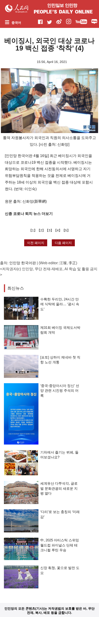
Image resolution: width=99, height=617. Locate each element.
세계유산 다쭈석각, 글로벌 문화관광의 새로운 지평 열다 (59, 488)
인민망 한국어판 (22, 263)
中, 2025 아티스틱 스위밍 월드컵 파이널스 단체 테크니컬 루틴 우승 (59, 545)
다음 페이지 (63, 243)
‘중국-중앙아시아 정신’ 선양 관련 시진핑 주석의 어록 (59, 390)
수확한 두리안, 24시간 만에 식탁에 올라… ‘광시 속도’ (59, 304)
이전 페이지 (35, 243)
